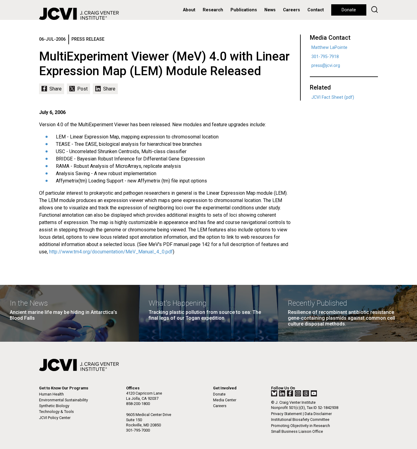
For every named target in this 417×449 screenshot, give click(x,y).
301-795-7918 (325, 56)
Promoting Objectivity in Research (300, 425)
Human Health (51, 394)
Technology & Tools (56, 411)
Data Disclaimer (318, 413)
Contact (315, 10)
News (270, 10)
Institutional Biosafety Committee (300, 419)
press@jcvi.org (325, 65)
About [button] (189, 10)
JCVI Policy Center (55, 417)
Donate (349, 10)
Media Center (224, 400)
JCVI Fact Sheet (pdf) (332, 97)
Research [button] (213, 10)
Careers (291, 10)
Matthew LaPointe (329, 47)
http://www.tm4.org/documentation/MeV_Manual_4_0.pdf (111, 252)
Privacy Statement (286, 413)
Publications (243, 10)
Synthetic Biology (54, 405)
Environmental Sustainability (63, 400)
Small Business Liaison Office (297, 431)
